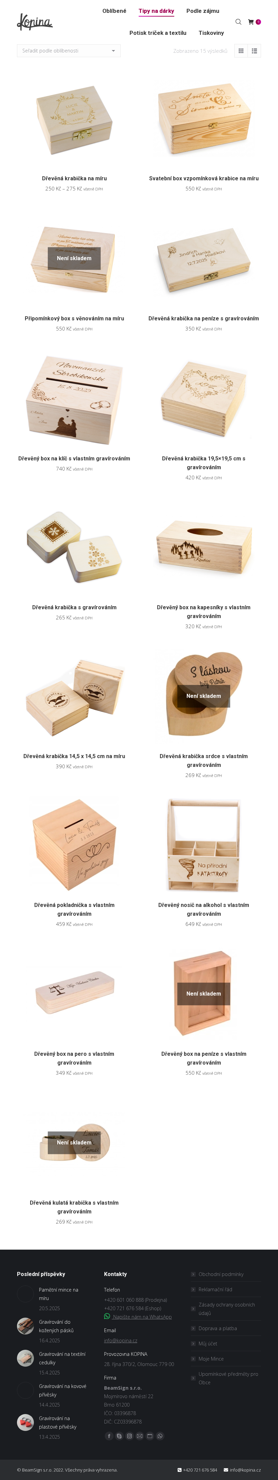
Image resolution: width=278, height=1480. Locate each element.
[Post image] (25, 1293)
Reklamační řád (215, 1289)
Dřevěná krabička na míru (74, 178)
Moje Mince (211, 1359)
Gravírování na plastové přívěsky (57, 1422)
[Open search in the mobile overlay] (238, 21)
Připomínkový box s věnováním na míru (74, 318)
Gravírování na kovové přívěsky (62, 1390)
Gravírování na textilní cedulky (62, 1358)
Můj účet (208, 1343)
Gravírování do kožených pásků (56, 1326)
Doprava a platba (218, 1328)
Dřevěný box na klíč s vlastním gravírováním (74, 458)
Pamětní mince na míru (58, 1294)
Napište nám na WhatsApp (142, 1317)
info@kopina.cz (120, 1340)
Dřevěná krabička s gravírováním (74, 607)
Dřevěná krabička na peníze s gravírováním (203, 318)
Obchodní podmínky (221, 1274)
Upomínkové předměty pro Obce (228, 1378)
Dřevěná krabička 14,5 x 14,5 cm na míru (74, 756)
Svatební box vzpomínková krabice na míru (204, 178)
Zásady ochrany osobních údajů (227, 1308)
